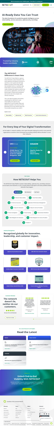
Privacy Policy (46, 423)
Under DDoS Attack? (42, 412)
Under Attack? (37, 4)
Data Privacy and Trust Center (25, 423)
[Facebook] (46, 414)
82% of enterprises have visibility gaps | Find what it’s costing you (26, 1)
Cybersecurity (18, 115)
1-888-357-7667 (42, 408)
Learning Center (18, 412)
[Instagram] (48, 414)
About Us (29, 408)
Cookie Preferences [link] (45, 424)
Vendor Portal (6, 424)
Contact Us (45, 4)
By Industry (28, 192)
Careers (28, 410)
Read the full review (29, 313)
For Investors (29, 413)
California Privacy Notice (31, 424)
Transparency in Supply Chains (37, 423)
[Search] (30, 5)
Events (17, 415)
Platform (5, 408)
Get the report (15, 160)
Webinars (17, 417)
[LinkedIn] (39, 414)
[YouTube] (44, 414)
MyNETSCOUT (18, 413)
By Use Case (18, 192)
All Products (6, 417)
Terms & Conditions (7, 423)
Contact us (27, 389)
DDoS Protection (28, 115)
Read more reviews (10, 317)
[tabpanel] (29, 306)
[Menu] (51, 5)
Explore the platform (8, 24)
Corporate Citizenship (31, 412)
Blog (16, 408)
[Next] (49, 152)
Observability (9, 115)
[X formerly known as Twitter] (42, 414)
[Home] (7, 5)
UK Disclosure (38, 424)
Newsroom (29, 415)
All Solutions (6, 415)
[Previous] (5, 152)
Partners (28, 417)
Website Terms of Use (15, 423)
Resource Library (19, 410)
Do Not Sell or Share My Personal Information (18, 424)
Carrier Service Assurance (41, 115)
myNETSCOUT (26, 5)
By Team (37, 192)
